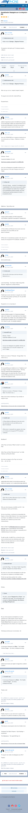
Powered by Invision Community (14, 810)
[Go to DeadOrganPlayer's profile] (2, 291)
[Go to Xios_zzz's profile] (2, 133)
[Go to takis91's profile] (2, 75)
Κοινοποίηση (14, 788)
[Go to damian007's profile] (2, 152)
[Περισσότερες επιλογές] (25, 34)
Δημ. (9, 34)
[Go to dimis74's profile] (2, 177)
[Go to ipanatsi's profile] (2, 710)
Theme (7, 809)
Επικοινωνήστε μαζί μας (16, 809)
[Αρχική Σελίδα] (2, 27)
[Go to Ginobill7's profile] (2, 642)
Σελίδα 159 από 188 (13, 27)
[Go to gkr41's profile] (2, 383)
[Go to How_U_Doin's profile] (2, 33)
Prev (5, 27)
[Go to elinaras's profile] (2, 118)
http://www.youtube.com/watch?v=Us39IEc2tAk (12, 162)
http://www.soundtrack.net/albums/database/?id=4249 (13, 578)
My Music (11, 22)
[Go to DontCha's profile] (2, 327)
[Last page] (26, 27)
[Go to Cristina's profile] (2, 559)
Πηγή (2, 608)
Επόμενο (22, 27)
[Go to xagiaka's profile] (2, 310)
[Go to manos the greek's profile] (2, 672)
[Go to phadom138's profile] (2, 266)
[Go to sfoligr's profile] (2, 256)
